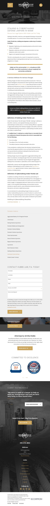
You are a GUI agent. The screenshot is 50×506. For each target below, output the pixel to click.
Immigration (25, 471)
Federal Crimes (25, 468)
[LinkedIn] (23, 489)
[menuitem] (25, 216)
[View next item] (26, 378)
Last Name (10, 275)
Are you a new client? (12, 287)
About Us (25, 463)
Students (25, 476)
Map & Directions (25, 455)
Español (25, 482)
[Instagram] (26, 489)
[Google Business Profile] (29, 489)
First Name (10, 270)
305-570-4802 (25, 443)
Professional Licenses (25, 473)
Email (9, 283)
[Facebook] (21, 489)
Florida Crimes (25, 465)
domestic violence (21, 84)
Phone (9, 279)
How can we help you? (12, 292)
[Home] (26, 5)
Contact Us (25, 479)
